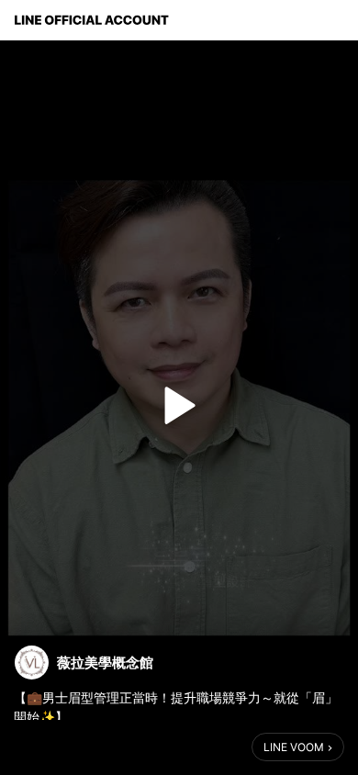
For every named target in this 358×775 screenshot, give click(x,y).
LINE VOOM (293, 747)
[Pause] (179, 406)
